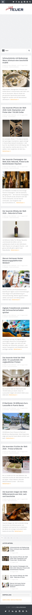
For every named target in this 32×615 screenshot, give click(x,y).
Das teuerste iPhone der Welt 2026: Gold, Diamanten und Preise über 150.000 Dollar (14, 110)
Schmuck (6, 67)
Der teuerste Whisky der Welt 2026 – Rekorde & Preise (14, 212)
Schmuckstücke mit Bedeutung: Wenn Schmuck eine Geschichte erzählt (15, 60)
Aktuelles (6, 267)
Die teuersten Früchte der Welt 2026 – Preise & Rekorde (14, 447)
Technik (6, 316)
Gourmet (6, 453)
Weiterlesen (14, 99)
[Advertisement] (16, 31)
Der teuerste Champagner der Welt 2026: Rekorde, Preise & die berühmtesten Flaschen (15, 161)
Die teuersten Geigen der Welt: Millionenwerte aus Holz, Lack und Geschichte (14, 494)
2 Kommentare (11, 116)
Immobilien (6, 409)
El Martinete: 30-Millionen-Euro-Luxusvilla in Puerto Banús (15, 404)
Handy (5, 116)
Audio (5, 500)
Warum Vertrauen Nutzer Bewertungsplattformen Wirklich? (12, 260)
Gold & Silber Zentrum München (12, 600)
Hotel (5, 366)
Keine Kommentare (14, 67)
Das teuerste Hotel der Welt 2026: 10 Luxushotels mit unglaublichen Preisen (13, 359)
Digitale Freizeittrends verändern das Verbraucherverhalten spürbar (15, 310)
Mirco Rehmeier (12, 65)
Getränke (6, 168)
